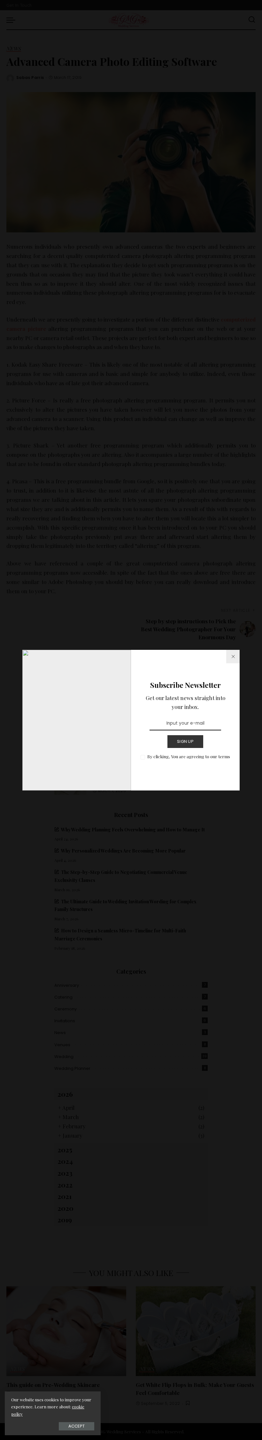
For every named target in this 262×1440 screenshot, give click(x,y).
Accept (76, 1426)
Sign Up (185, 741)
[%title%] (233, 656)
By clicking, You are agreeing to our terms (188, 756)
